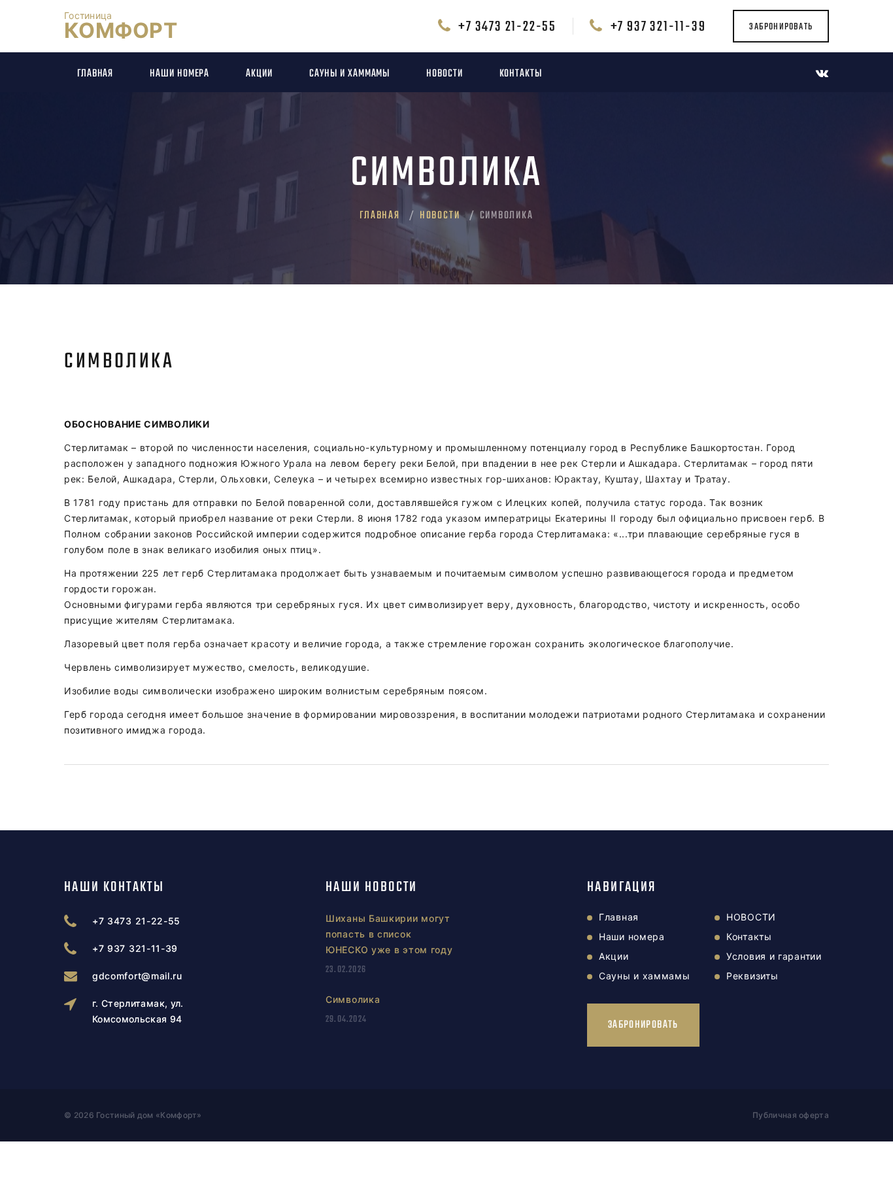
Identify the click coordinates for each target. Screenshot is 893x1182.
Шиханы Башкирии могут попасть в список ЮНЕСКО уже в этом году (389, 934)
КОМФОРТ (120, 26)
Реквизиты (752, 975)
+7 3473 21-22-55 (507, 27)
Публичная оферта (790, 1115)
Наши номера (179, 74)
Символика (353, 999)
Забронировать (781, 27)
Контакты (520, 74)
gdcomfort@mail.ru (137, 975)
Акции (259, 74)
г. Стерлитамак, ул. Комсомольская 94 (138, 1011)
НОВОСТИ (444, 74)
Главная (95, 74)
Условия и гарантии (774, 956)
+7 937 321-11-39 (658, 27)
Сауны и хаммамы (349, 74)
